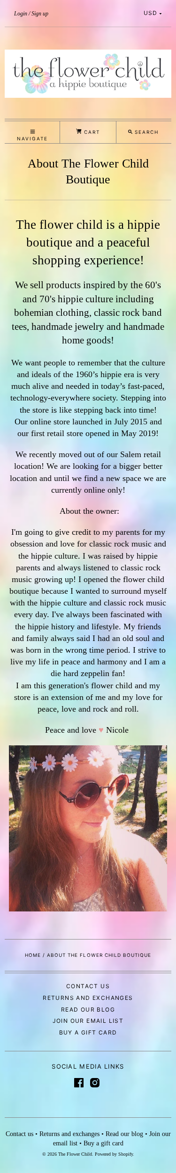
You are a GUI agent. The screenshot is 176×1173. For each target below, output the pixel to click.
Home (33, 955)
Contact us (88, 986)
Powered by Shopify (114, 1154)
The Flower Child (75, 1154)
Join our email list (88, 1020)
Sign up (39, 13)
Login (20, 13)
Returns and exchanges (88, 997)
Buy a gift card (88, 1032)
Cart (91, 132)
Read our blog (88, 1009)
